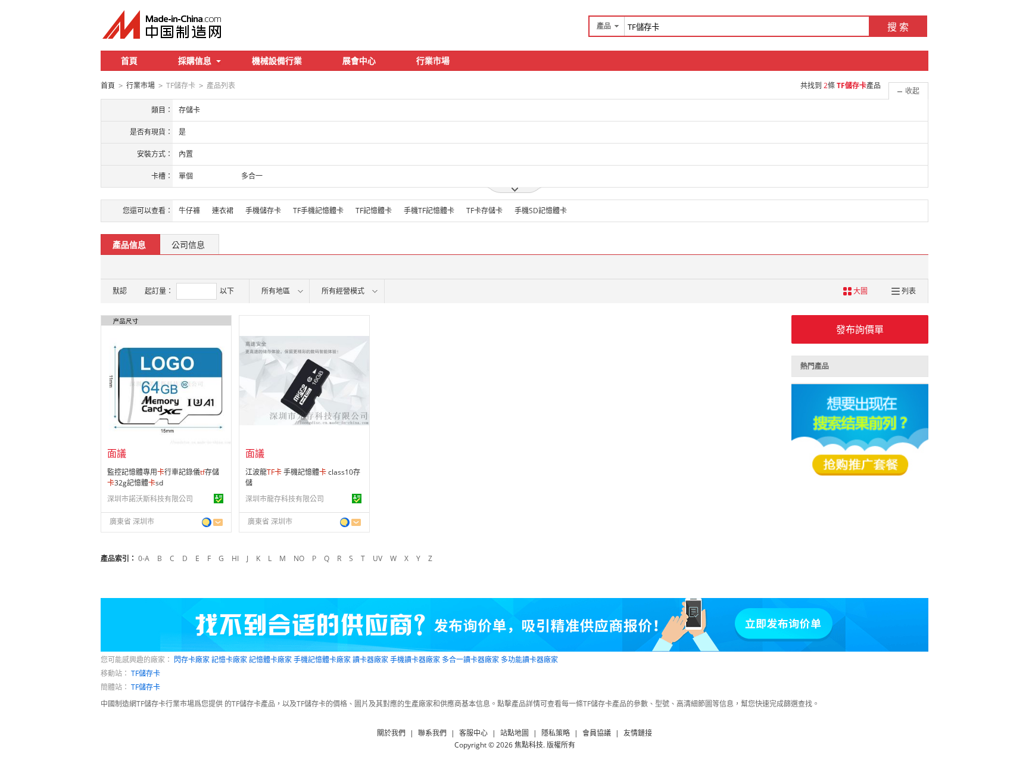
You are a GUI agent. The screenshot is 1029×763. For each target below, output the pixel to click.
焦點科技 (528, 745)
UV (377, 558)
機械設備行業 (277, 60)
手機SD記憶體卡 (540, 210)
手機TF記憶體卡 (429, 210)
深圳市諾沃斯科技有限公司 (150, 499)
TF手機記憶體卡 (318, 210)
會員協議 (596, 733)
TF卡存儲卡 (484, 210)
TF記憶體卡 (374, 210)
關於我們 (391, 733)
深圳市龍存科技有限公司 (284, 499)
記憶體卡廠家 (270, 660)
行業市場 (433, 60)
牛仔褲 (189, 210)
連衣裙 (222, 210)
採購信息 (194, 60)
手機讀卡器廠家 (415, 660)
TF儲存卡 (145, 673)
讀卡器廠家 (370, 660)
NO (299, 558)
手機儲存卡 (263, 210)
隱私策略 (555, 733)
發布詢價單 (860, 329)
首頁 (129, 60)
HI (235, 558)
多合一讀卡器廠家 (470, 660)
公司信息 (188, 244)
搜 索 (898, 26)
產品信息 (129, 244)
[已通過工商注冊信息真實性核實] (218, 498)
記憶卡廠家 (229, 660)
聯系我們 (432, 733)
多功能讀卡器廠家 (529, 660)
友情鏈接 (637, 733)
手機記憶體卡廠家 (322, 660)
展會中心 (359, 60)
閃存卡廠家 (192, 660)
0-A (143, 558)
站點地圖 (514, 733)
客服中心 (473, 733)
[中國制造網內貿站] (163, 24)
